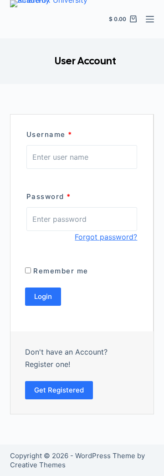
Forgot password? (106, 236)
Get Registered (59, 390)
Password (48, 196)
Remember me (59, 271)
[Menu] (150, 19)
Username (49, 134)
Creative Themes (38, 464)
